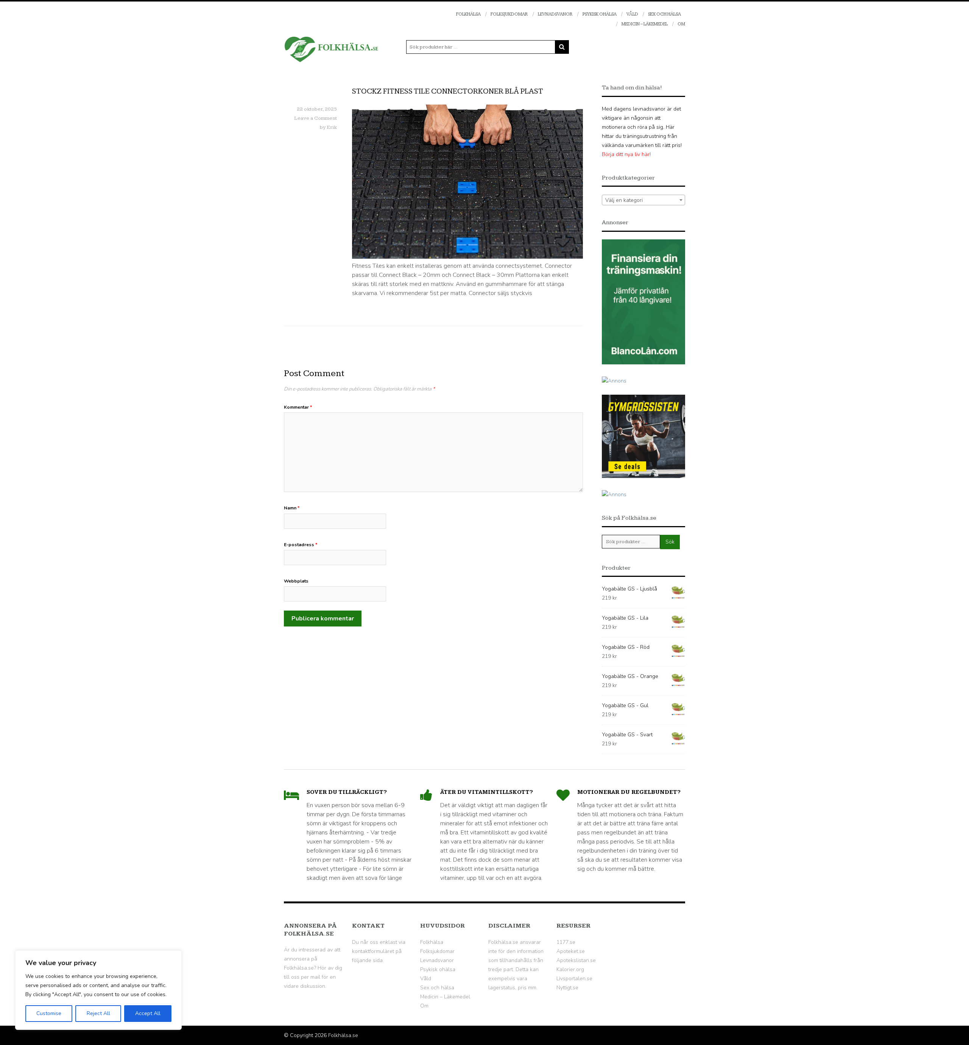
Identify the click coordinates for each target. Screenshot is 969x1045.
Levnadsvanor (555, 14)
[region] (98, 990)
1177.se (565, 942)
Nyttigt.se (567, 987)
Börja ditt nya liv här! (626, 154)
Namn (291, 508)
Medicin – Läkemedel (645, 24)
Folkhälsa (468, 14)
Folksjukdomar (509, 14)
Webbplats (296, 581)
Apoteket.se (570, 951)
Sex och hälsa (664, 14)
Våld (632, 14)
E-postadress (300, 545)
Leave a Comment (315, 118)
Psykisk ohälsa (600, 14)
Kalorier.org (570, 969)
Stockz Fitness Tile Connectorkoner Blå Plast (447, 91)
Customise (48, 1013)
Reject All (98, 1013)
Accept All (147, 1013)
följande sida (367, 960)
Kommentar (298, 407)
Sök (670, 541)
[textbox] (643, 200)
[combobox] (643, 200)
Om (681, 24)
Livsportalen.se (574, 978)
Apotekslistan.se (576, 960)
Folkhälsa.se (343, 1035)
